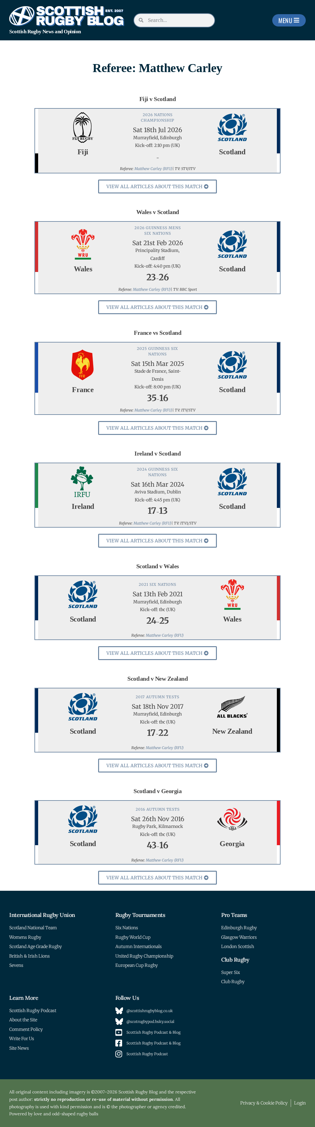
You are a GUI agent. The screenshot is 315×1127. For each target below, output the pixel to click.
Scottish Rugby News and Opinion (45, 31)
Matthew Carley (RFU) (153, 168)
